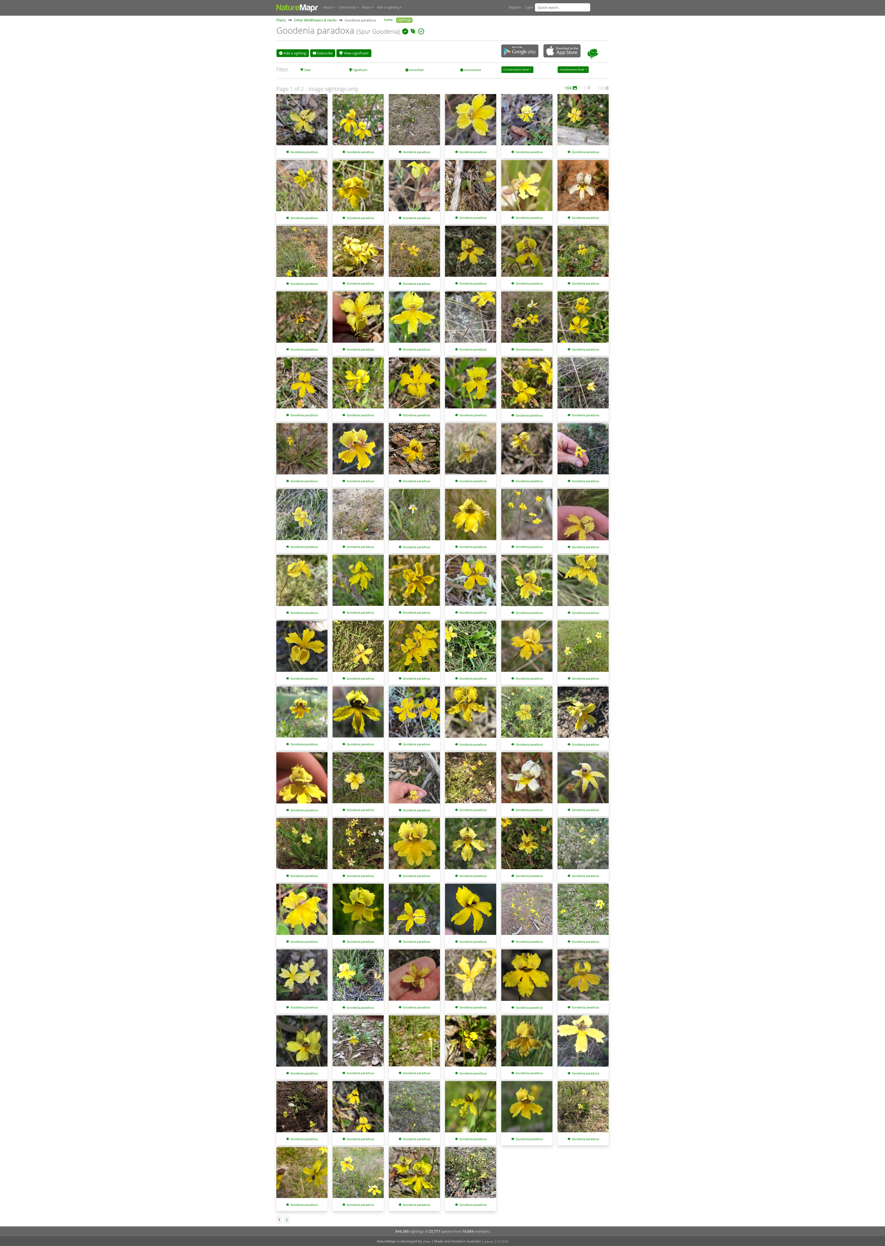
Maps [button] (366, 7)
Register (515, 7)
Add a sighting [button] (388, 7)
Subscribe (324, 53)
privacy (489, 1241)
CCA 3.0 (503, 1241)
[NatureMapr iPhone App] (562, 51)
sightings (404, 20)
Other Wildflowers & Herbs (315, 20)
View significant (356, 53)
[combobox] (572, 7)
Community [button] (347, 7)
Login (529, 7)
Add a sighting (294, 53)
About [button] (327, 7)
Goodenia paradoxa (304, 152)
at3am (427, 1241)
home (388, 20)
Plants (281, 20)
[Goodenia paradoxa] (301, 122)
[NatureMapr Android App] (519, 51)
